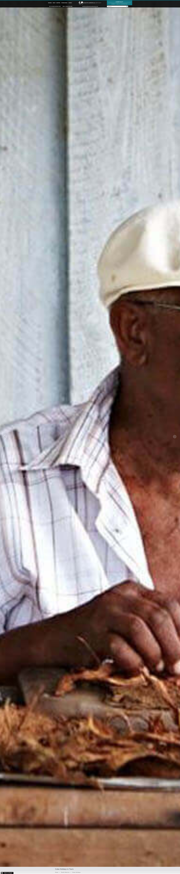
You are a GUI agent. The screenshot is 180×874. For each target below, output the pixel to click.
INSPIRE (58, 2)
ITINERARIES (64, 2)
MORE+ (70, 2)
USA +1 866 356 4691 (67, 6)
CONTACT (119, 2)
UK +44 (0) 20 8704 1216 (55, 6)
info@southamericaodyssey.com (90, 6)
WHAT (54, 2)
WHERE (50, 2)
